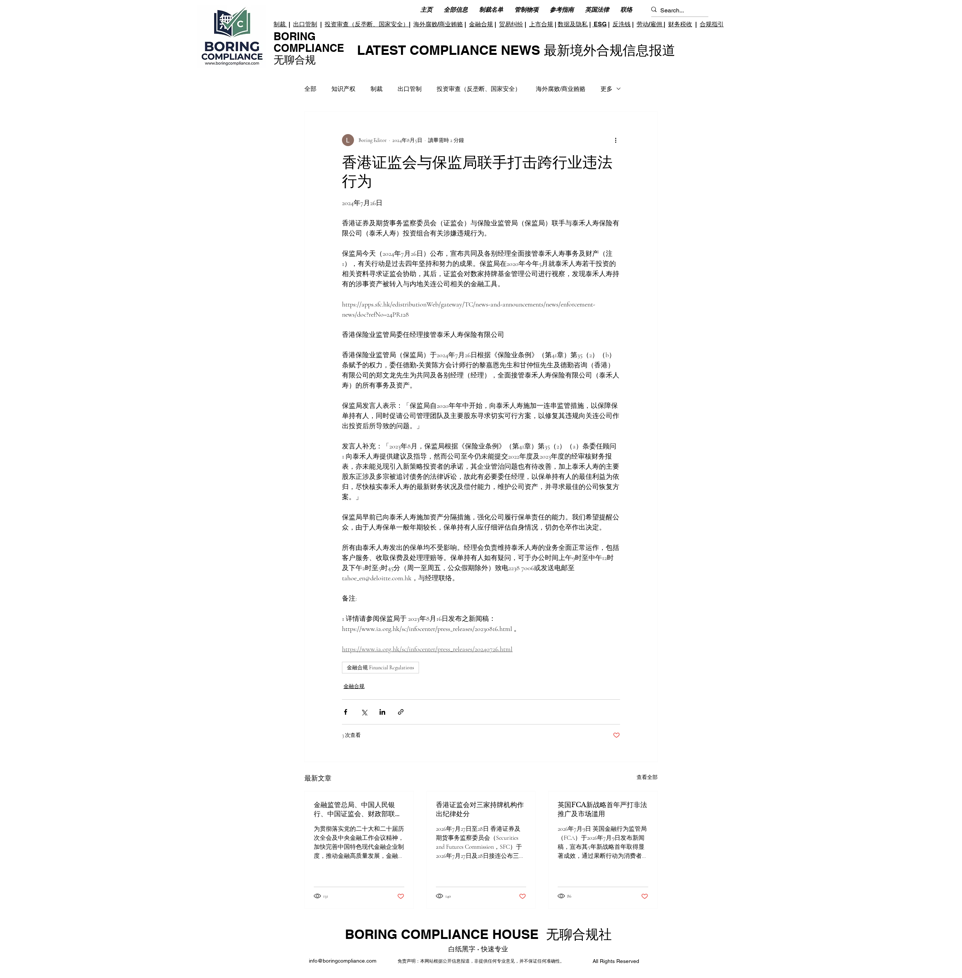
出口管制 (305, 24)
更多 (606, 88)
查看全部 (647, 777)
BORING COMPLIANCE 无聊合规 (309, 48)
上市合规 (541, 24)
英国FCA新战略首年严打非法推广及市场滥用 (602, 809)
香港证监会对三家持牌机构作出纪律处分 (480, 809)
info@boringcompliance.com (343, 961)
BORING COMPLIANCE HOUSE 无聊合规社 (478, 934)
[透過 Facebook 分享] (345, 711)
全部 (310, 88)
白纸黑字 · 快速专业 (478, 949)
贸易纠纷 (511, 24)
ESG (599, 24)
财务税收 (680, 24)
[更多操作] (615, 140)
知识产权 (343, 88)
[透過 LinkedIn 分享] (382, 711)
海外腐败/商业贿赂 (438, 24)
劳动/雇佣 (650, 24)
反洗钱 (622, 24)
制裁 (280, 24)
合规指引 (712, 24)
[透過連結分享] (400, 711)
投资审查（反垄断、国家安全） (367, 24)
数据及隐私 (573, 24)
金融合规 (481, 24)
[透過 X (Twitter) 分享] (364, 711)
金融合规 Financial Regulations (380, 667)
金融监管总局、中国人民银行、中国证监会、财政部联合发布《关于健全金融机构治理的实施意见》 (358, 809)
